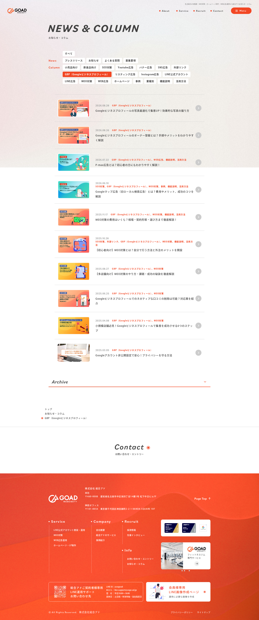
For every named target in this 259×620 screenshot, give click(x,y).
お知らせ (94, 60)
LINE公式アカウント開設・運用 (69, 530)
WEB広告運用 (60, 540)
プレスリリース (74, 60)
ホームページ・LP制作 (65, 545)
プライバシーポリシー (182, 612)
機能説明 (165, 81)
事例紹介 (100, 540)
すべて (69, 53)
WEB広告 (103, 81)
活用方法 (181, 81)
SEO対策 (107, 67)
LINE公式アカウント (176, 74)
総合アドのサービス (106, 535)
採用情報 (131, 530)
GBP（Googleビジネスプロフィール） (87, 74)
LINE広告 (70, 81)
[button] (182, 570)
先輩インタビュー (136, 535)
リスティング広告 (125, 74)
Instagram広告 (150, 74)
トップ (48, 409)
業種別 (150, 81)
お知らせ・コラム (55, 414)
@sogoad (119, 587)
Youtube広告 (126, 67)
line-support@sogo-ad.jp (126, 590)
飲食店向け (89, 67)
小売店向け (71, 67)
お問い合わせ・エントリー (140, 559)
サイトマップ (203, 612)
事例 (138, 81)
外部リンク (180, 67)
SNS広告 (163, 67)
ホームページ (122, 81)
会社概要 (100, 530)
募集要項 (131, 60)
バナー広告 (145, 67)
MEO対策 (86, 81)
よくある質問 (112, 60)
